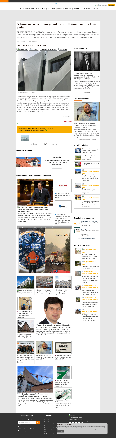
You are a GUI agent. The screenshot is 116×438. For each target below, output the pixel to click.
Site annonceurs (48, 430)
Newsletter (112, 1)
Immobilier (51, 8)
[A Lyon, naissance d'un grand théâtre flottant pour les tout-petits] (25, 138)
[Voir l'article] (70, 226)
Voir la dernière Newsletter (25, 423)
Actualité (4, 1)
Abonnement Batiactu (50, 422)
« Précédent (34, 144)
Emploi (22, 1)
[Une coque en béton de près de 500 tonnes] (71, 87)
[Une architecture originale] (17, 87)
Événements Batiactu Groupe (52, 426)
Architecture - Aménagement (48, 49)
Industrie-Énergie (64, 8)
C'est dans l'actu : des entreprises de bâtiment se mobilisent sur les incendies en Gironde (36, 225)
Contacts (46, 418)
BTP (20, 8)
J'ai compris (60, 431)
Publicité (46, 420)
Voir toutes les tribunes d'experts (87, 139)
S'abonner (111, 5)
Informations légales (49, 428)
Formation (29, 1)
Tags (25, 429)
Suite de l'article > (68, 121)
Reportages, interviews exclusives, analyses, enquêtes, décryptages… (37, 129)
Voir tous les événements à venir (87, 238)
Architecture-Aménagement (34, 8)
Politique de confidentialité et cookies (54, 432)
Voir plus (86, 91)
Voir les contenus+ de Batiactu (26, 427)
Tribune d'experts (91, 8)
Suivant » (55, 144)
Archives (20, 425)
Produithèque (14, 1)
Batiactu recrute (48, 424)
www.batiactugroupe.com (76, 417)
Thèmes (20, 429)
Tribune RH (78, 8)
